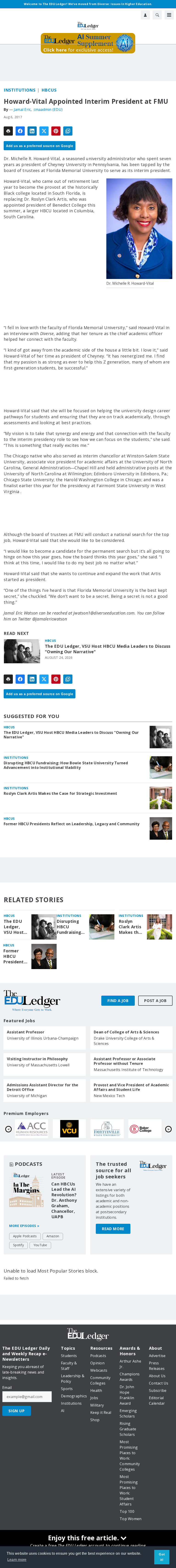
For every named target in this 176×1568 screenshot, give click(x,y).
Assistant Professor (25, 1032)
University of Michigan (27, 1095)
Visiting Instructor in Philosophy (37, 1059)
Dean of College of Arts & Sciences (126, 1032)
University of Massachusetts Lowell (38, 1065)
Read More (113, 1228)
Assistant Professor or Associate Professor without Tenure (124, 1061)
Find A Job (118, 1000)
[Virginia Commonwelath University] (145, 1128)
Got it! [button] (162, 1557)
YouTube (40, 1245)
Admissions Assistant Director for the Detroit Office (42, 1087)
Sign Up (16, 1410)
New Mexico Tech (109, 1095)
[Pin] (55, 131)
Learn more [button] (17, 1560)
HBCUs (49, 90)
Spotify (18, 1245)
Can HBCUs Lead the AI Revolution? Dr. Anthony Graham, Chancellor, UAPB (64, 1200)
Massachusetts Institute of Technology (128, 1069)
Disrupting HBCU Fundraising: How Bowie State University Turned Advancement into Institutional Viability (66, 765)
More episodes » (24, 1226)
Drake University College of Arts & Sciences (124, 1041)
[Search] (157, 14)
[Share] (20, 131)
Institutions (19, 90)
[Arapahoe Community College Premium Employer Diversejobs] (107, 1128)
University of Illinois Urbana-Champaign (42, 1038)
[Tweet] (44, 131)
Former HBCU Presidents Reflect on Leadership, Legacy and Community (72, 824)
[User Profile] (145, 14)
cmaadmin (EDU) (48, 109)
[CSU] (69, 1128)
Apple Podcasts (25, 1236)
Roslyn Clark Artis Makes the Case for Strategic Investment (60, 793)
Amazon (53, 1236)
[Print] (8, 131)
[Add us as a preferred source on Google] (67, 131)
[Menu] (169, 14)
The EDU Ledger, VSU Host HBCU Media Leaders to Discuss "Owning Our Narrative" (107, 649)
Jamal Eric (22, 109)
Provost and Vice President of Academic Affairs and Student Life (131, 1087)
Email (7, 1387)
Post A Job (155, 1000)
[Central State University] (31, 1128)
